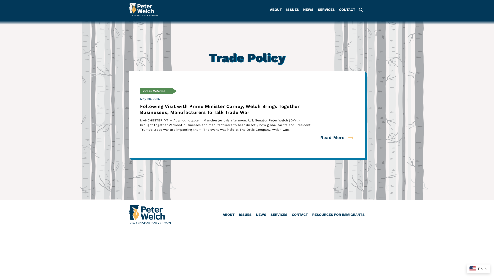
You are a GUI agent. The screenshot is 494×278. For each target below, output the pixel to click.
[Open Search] (361, 10)
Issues (292, 10)
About (276, 10)
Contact (347, 10)
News (308, 10)
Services (326, 10)
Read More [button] (332, 137)
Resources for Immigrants (338, 215)
